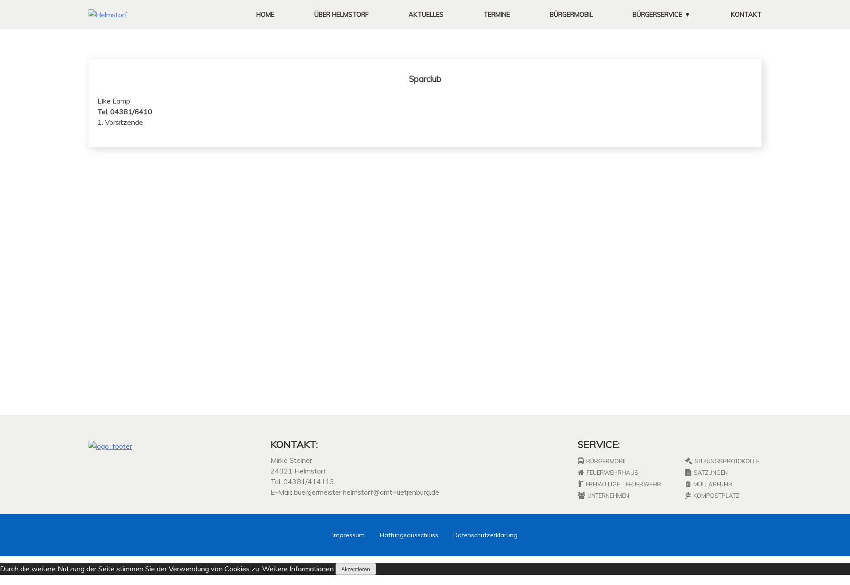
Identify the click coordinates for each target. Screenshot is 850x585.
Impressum (348, 535)
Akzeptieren (355, 569)
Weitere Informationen (298, 568)
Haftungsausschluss (409, 535)
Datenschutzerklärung (485, 535)
